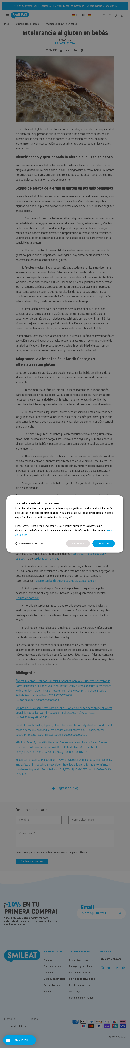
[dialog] (65, 524)
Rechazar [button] (78, 543)
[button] (29, 543)
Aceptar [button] (103, 543)
